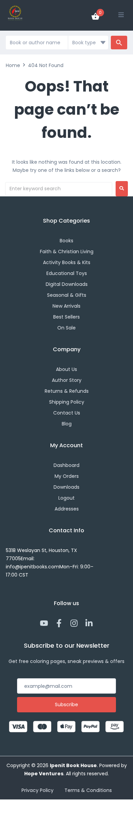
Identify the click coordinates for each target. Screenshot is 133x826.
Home (13, 65)
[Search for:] (58, 188)
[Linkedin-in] (89, 623)
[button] (121, 15)
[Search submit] (119, 42)
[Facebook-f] (59, 623)
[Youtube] (44, 623)
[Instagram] (74, 623)
